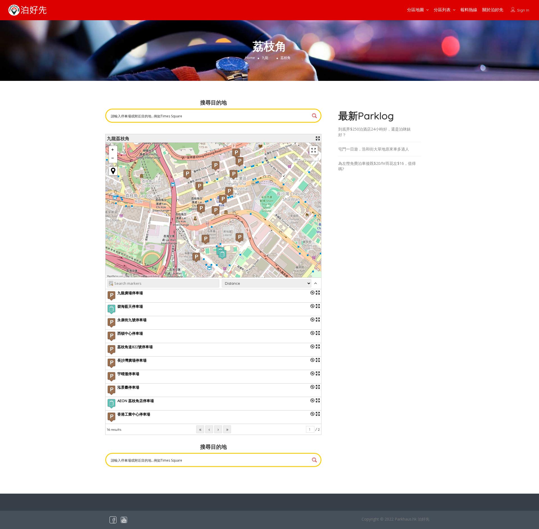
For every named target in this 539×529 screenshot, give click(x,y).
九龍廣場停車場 (130, 293)
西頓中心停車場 (130, 333)
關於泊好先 (492, 9)
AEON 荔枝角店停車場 (135, 400)
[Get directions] (312, 293)
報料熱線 (468, 9)
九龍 (265, 57)
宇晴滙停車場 (128, 373)
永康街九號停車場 (132, 320)
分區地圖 (415, 9)
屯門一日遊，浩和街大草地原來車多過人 (373, 149)
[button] (233, 174)
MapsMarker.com (115, 275)
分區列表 (442, 9)
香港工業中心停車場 (133, 414)
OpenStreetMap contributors (146, 275)
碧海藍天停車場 (130, 306)
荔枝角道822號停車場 (135, 347)
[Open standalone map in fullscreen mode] (318, 138)
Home (250, 57)
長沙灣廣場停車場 (132, 360)
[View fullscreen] (313, 150)
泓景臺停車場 (128, 387)
